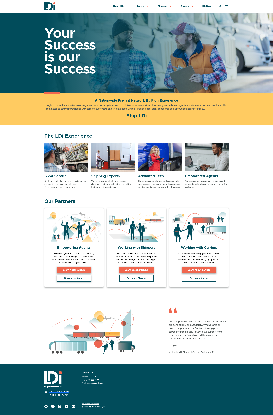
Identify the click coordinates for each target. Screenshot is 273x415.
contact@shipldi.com (95, 383)
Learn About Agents (74, 270)
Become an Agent (73, 278)
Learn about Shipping (136, 270)
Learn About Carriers (199, 270)
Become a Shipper (136, 278)
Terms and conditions (90, 404)
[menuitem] (121, 6)
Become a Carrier (199, 278)
